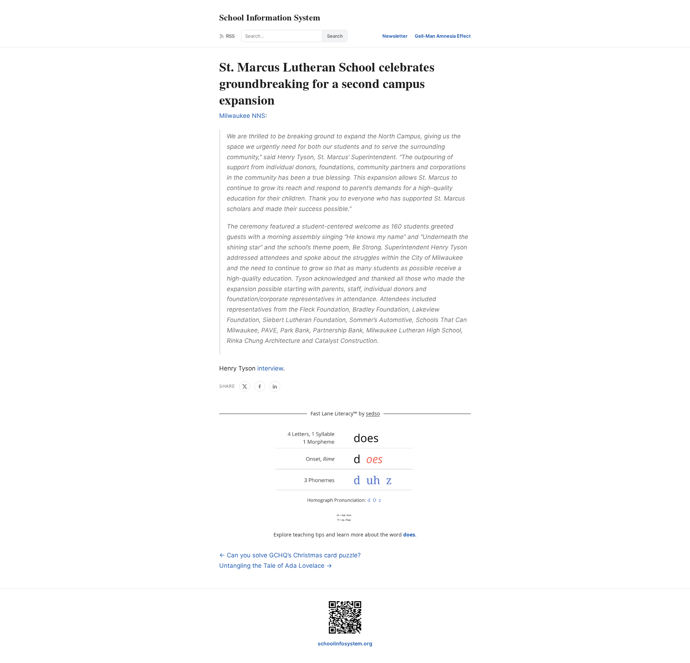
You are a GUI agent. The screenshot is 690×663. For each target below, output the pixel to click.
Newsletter (395, 36)
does (409, 534)
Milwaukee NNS (242, 115)
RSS (230, 36)
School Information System (269, 17)
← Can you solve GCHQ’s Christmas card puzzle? (290, 555)
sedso (373, 413)
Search (335, 36)
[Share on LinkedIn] (275, 386)
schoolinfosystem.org (345, 643)
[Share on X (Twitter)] (244, 386)
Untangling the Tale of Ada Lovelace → (275, 565)
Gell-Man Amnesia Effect (443, 36)
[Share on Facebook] (259, 386)
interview (270, 368)
